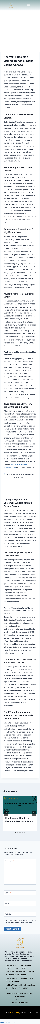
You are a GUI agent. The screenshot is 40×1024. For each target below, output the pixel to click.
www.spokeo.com (7, 1022)
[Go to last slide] (6, 813)
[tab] (15, 832)
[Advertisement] (20, 31)
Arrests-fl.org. (15, 1013)
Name (8, 893)
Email (8, 903)
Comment (9, 861)
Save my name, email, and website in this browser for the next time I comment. (21, 922)
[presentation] (20, 805)
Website (8, 914)
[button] (28, 5)
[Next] (34, 813)
